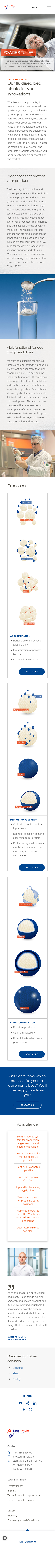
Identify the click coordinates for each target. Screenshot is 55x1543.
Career (11, 1510)
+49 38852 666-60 (22, 1452)
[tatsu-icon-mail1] (21, 1403)
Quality (17, 1379)
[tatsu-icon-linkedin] (34, 1403)
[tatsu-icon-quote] (13, 1287)
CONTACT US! (28, 1105)
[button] (5, 1538)
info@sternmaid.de (23, 1456)
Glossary (12, 1515)
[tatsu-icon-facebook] (25, 1409)
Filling (16, 1373)
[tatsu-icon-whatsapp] (30, 1409)
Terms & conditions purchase (23, 1495)
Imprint (11, 1490)
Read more (32, 671)
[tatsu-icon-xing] (28, 1403)
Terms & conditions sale (20, 1500)
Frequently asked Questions (23, 1520)
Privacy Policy (15, 1485)
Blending (18, 1367)
